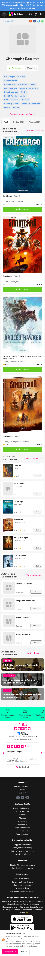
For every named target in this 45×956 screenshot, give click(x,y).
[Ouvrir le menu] (4, 14)
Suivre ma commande (22, 885)
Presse (22, 789)
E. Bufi (11, 201)
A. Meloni (19, 201)
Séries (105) (18, 122)
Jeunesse (22, 821)
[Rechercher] (30, 14)
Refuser (24, 951)
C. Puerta (13, 361)
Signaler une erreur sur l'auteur (22, 114)
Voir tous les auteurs (35, 575)
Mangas (22, 818)
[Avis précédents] (3, 753)
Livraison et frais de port (22, 882)
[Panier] (35, 14)
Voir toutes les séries (35, 458)
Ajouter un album (22, 854)
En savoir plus (29, 8)
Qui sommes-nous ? (22, 786)
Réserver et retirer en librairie (22, 891)
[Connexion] (41, 14)
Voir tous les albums (35, 130)
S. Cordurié (24, 441)
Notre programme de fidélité (22, 851)
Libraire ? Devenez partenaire (22, 865)
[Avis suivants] (41, 753)
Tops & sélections (22, 827)
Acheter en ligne (22, 888)
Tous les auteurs (22, 834)
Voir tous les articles (35, 653)
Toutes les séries (22, 831)
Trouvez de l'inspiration (22, 808)
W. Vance (22, 361)
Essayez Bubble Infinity (22, 847)
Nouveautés (23, 824)
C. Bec (5, 201)
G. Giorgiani (14, 281)
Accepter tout (10, 951)
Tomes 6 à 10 (8, 21)
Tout (5, 122)
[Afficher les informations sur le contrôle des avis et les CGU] (36, 737)
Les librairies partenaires (22, 868)
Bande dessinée (22, 811)
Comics (22, 815)
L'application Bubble (22, 844)
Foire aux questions (22, 879)
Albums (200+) (35, 122)
